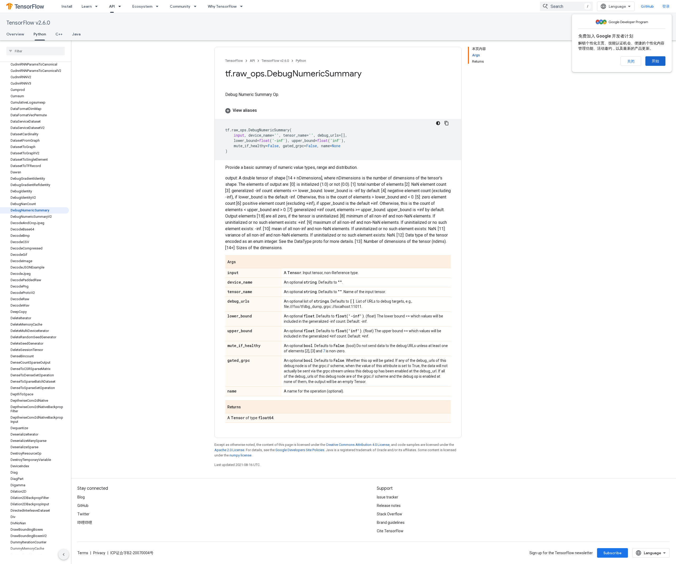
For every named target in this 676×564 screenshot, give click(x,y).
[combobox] (566, 6)
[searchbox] (35, 51)
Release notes (389, 505)
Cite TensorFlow (390, 531)
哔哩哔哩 (84, 522)
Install (67, 6)
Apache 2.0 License (229, 450)
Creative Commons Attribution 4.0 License (357, 445)
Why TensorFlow (222, 6)
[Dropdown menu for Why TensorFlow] (243, 6)
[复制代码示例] (446, 123)
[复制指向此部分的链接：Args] (241, 262)
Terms (82, 553)
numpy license (240, 455)
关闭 (631, 61)
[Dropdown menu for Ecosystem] (158, 6)
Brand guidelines (391, 522)
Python (40, 34)
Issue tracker (387, 497)
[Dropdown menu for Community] (196, 6)
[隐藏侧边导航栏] (63, 554)
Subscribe (612, 553)
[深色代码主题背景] (438, 123)
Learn (87, 6)
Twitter (83, 514)
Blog (81, 497)
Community (180, 6)
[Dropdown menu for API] (121, 6)
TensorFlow (234, 61)
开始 (655, 61)
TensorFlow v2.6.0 (28, 23)
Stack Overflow (389, 514)
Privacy (99, 553)
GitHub (647, 6)
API (112, 6)
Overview (15, 34)
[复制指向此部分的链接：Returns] (246, 407)
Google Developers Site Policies (299, 450)
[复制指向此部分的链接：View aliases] (262, 110)
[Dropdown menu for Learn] (98, 6)
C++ (59, 34)
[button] (338, 110)
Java (76, 34)
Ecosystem (142, 6)
